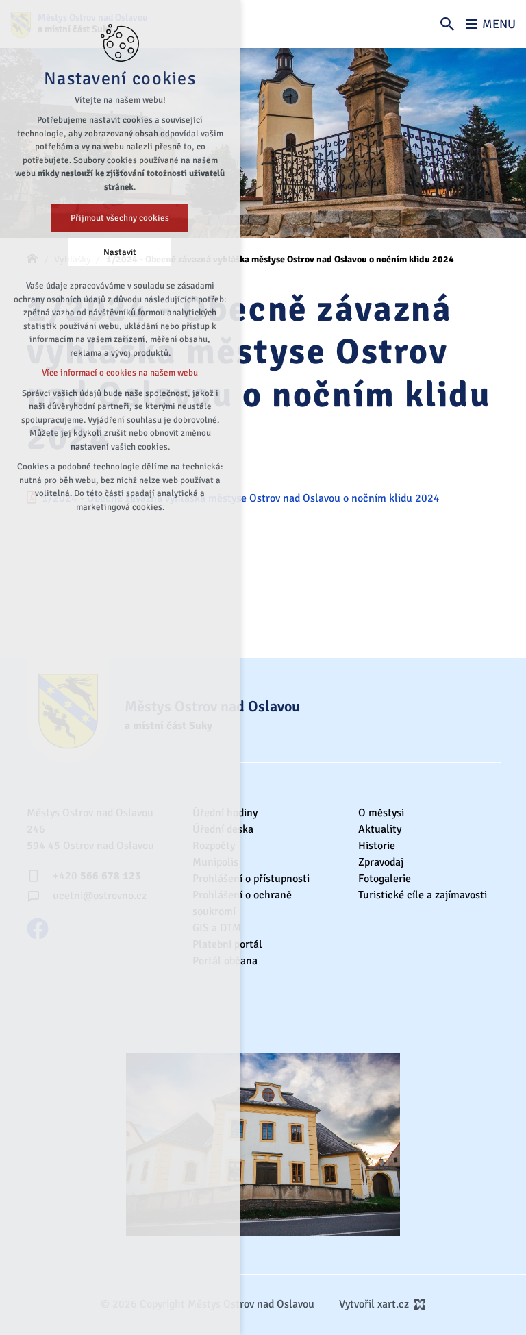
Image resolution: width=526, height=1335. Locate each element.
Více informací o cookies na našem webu (120, 372)
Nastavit (119, 252)
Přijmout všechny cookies (120, 217)
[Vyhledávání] (447, 24)
